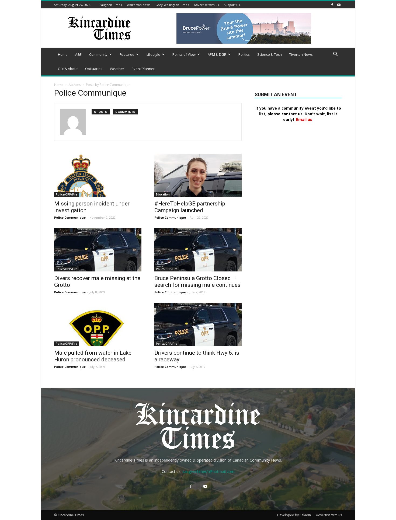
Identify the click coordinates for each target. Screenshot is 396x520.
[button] (335, 54)
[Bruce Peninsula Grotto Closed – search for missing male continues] (198, 249)
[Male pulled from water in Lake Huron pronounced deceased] (97, 324)
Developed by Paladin (294, 515)
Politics (244, 54)
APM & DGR (217, 54)
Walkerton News (138, 5)
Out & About (68, 68)
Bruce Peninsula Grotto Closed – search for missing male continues (197, 281)
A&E (78, 54)
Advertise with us (206, 5)
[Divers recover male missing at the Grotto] (97, 249)
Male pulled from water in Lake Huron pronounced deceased (92, 356)
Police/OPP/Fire (66, 194)
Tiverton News (301, 54)
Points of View (184, 54)
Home (63, 54)
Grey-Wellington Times (172, 5)
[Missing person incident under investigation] (97, 175)
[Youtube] (339, 4)
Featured (127, 54)
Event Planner (143, 68)
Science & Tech (269, 54)
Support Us (232, 5)
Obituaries (93, 68)
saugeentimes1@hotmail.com (208, 471)
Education (163, 194)
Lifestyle (153, 54)
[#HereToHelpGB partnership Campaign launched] (198, 175)
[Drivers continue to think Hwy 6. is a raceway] (198, 324)
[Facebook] (332, 4)
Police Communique (70, 217)
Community (98, 54)
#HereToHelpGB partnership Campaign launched (189, 207)
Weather (117, 68)
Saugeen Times (111, 5)
